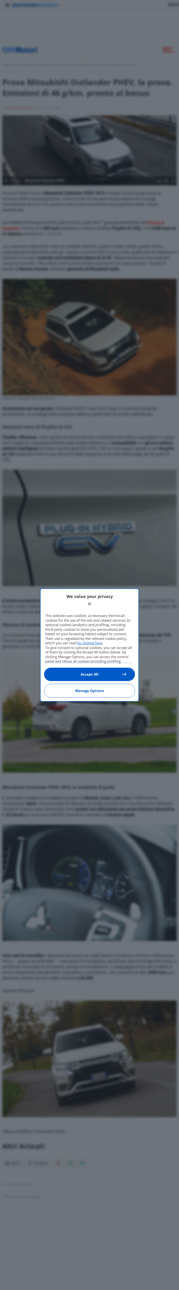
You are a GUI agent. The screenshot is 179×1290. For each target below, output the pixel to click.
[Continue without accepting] (89, 604)
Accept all (89, 674)
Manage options (89, 690)
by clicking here (89, 643)
